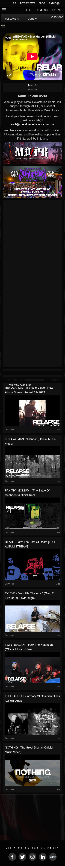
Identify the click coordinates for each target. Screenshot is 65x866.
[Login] (58, 3)
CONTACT (57, 10)
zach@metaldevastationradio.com (32, 124)
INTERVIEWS (27, 3)
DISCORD (57, 16)
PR (14, 3)
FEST (29, 10)
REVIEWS (42, 10)
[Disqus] (32, 242)
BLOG (41, 3)
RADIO (52, 3)
